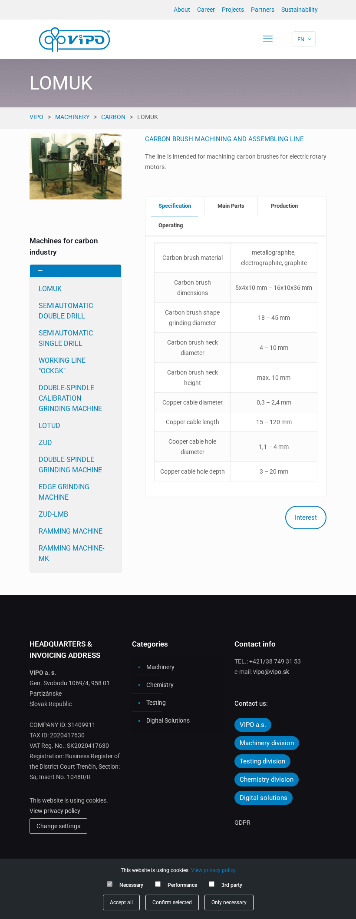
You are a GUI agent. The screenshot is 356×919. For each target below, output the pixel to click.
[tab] (174, 206)
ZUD (45, 442)
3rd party (231, 885)
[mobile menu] (267, 39)
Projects (233, 9)
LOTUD (49, 425)
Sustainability (299, 9)
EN (300, 39)
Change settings (58, 826)
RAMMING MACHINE (70, 531)
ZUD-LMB (53, 514)
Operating (170, 225)
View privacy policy (55, 810)
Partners (262, 9)
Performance (182, 885)
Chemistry (160, 684)
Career (206, 9)
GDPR (242, 822)
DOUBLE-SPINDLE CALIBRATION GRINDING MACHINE (70, 398)
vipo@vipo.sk (271, 671)
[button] (76, 418)
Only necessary (229, 902)
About (182, 9)
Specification (174, 205)
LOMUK (50, 289)
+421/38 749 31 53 (275, 661)
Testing (156, 702)
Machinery (72, 116)
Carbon (113, 116)
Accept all (121, 902)
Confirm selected (172, 902)
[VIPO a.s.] (74, 39)
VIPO (36, 116)
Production (284, 205)
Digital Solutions (168, 720)
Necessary (131, 885)
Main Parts (231, 205)
